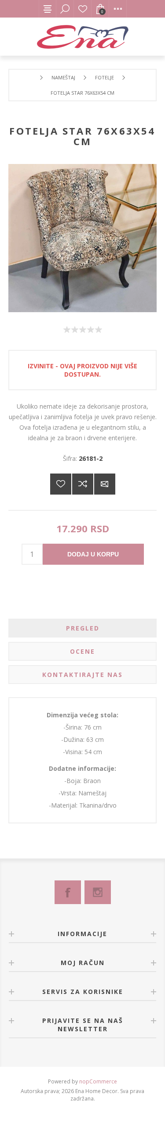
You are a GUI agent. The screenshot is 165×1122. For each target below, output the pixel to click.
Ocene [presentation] (82, 651)
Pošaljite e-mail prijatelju (104, 484)
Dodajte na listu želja (60, 484)
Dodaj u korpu (93, 554)
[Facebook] (68, 892)
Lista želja (83, 9)
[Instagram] (97, 892)
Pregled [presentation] (82, 628)
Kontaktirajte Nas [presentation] (82, 674)
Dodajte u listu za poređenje (82, 484)
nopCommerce (98, 1081)
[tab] (82, 628)
